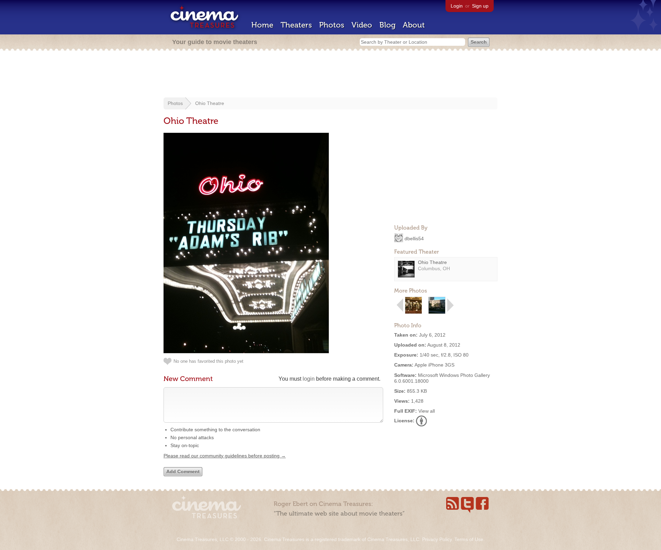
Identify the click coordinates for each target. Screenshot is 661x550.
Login (457, 6)
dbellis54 (414, 238)
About (414, 25)
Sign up (480, 6)
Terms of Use (468, 539)
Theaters (296, 25)
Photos (331, 25)
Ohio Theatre (209, 103)
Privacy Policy (437, 539)
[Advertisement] (330, 74)
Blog (387, 25)
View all (426, 411)
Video (362, 25)
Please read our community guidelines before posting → (225, 455)
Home (262, 25)
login (309, 379)
